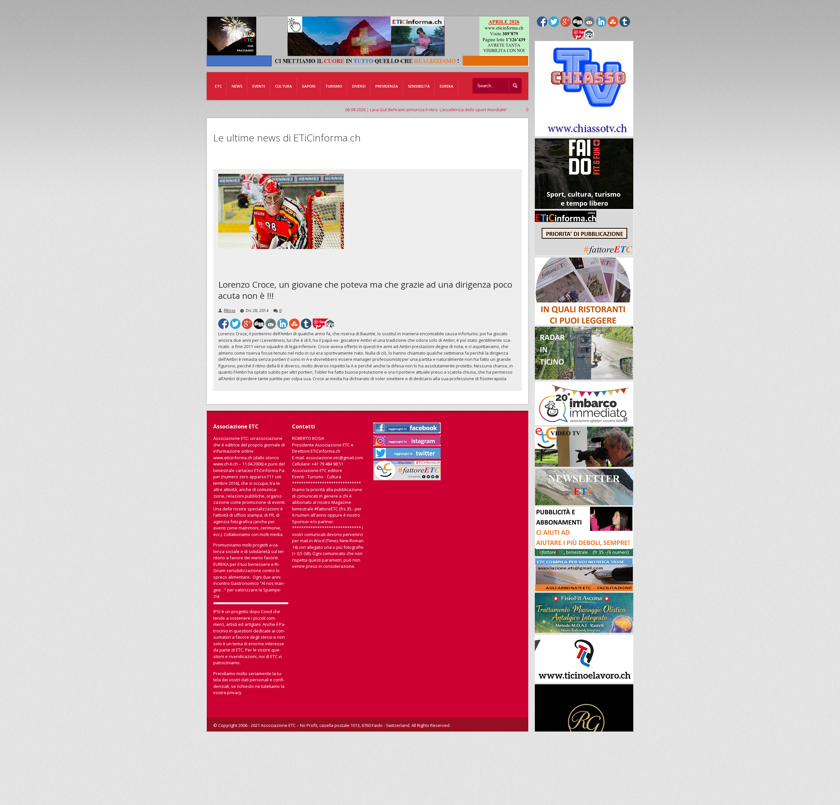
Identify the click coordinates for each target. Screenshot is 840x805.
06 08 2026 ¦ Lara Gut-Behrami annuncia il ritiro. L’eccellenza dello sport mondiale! (321, 110)
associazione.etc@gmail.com (334, 458)
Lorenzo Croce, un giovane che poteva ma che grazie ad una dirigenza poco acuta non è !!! (365, 290)
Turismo (333, 86)
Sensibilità (419, 86)
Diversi (359, 86)
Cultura (283, 86)
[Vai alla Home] (371, 63)
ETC (218, 86)
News (237, 86)
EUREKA (446, 86)
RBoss (229, 310)
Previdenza (386, 86)
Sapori (308, 86)
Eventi (258, 86)
